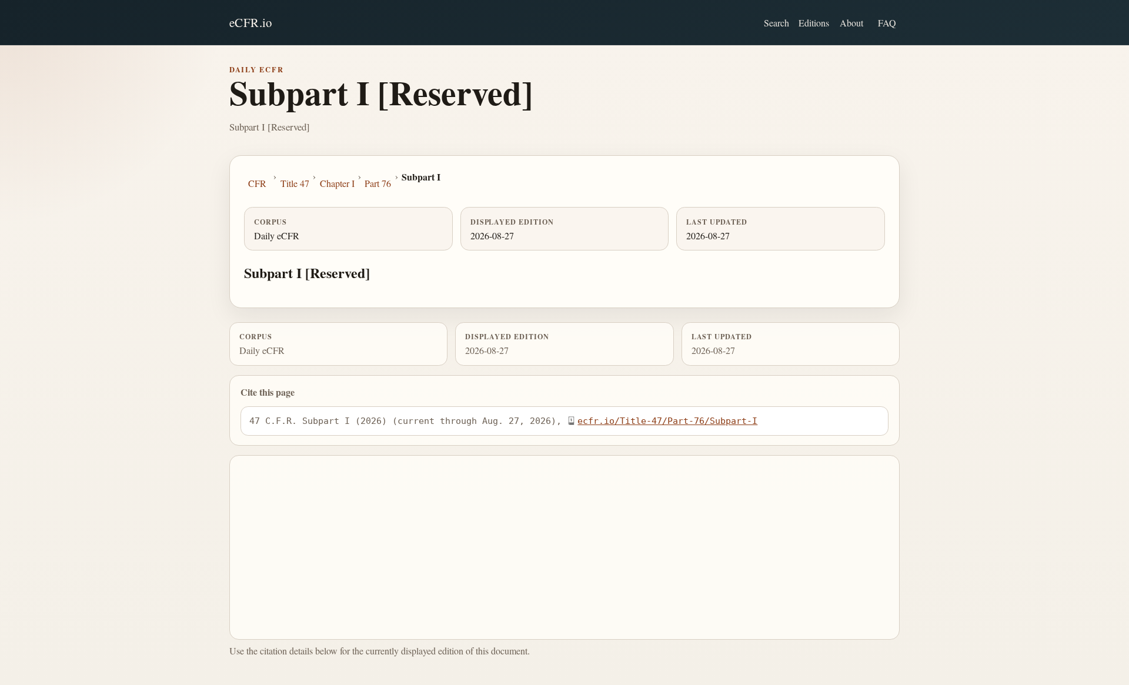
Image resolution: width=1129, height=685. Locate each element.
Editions (814, 22)
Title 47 (294, 183)
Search (776, 22)
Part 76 (378, 183)
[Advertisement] (565, 547)
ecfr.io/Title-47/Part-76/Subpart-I (667, 421)
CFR (257, 183)
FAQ (887, 22)
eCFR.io (250, 22)
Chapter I (337, 183)
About (851, 22)
